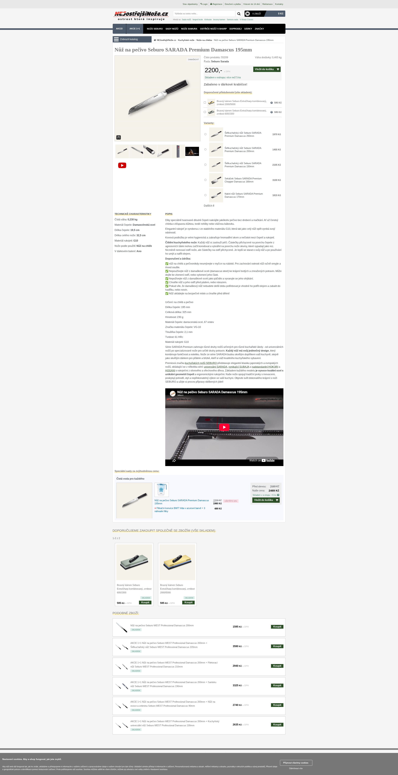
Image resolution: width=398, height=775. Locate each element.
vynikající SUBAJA (239, 367)
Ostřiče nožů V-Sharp (213, 29)
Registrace (217, 4)
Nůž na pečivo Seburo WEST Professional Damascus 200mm (162, 625)
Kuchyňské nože (186, 40)
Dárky (248, 29)
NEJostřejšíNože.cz (166, 40)
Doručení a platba (233, 4)
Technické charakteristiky (133, 214)
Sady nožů (172, 29)
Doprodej (235, 29)
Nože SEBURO (155, 29)
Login (205, 4)
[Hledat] (239, 14)
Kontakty (279, 4)
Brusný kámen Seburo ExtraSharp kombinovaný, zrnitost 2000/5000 (177, 589)
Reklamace (267, 4)
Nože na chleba (204, 40)
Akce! (119, 28)
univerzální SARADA (215, 367)
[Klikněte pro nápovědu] (278, 495)
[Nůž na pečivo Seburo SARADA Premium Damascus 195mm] (157, 98)
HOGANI (170, 370)
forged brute (198, 19)
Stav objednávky (190, 4)
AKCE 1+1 (135, 28)
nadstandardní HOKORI (265, 367)
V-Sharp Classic (246, 19)
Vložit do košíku (264, 69)
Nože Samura (189, 29)
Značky (259, 29)
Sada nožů (186, 19)
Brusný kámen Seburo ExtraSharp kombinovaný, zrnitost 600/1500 (134, 589)
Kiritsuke (208, 19)
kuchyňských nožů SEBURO (201, 363)
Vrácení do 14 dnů (251, 4)
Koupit (145, 602)
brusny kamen (219, 19)
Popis (168, 214)
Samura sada (232, 19)
